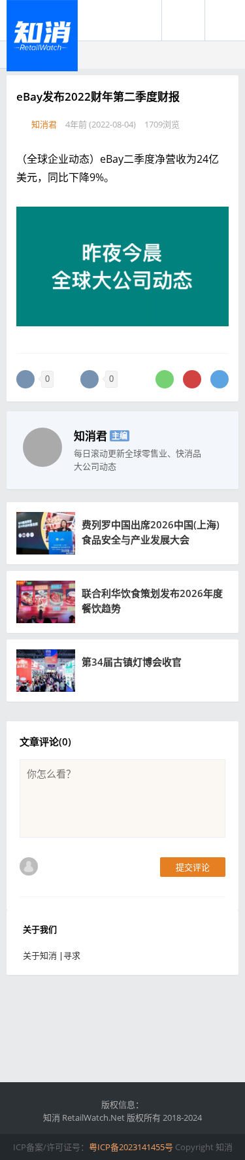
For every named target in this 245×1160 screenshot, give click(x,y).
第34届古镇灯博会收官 (132, 661)
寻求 (71, 955)
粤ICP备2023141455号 (131, 1147)
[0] (25, 379)
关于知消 (40, 955)
